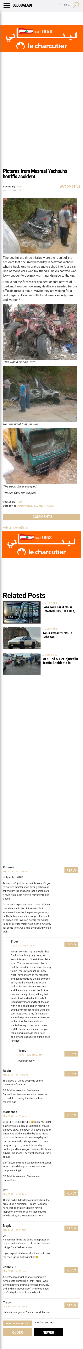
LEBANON (39, 505)
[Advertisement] (41, 122)
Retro (39, 16)
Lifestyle (8, 16)
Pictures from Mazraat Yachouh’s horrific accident (35, 174)
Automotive (70, 186)
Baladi (52, 16)
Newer (48, 1332)
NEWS (50, 505)
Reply (71, 871)
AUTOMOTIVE (25, 505)
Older (17, 1332)
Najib (19, 186)
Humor (25, 16)
